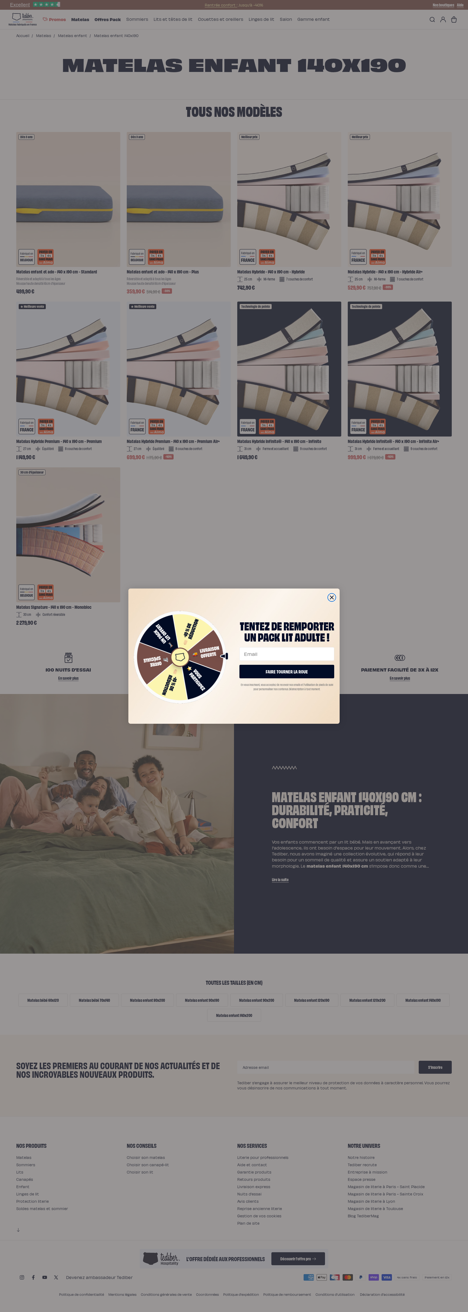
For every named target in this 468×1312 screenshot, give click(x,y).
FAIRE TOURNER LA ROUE (287, 671)
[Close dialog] (332, 597)
